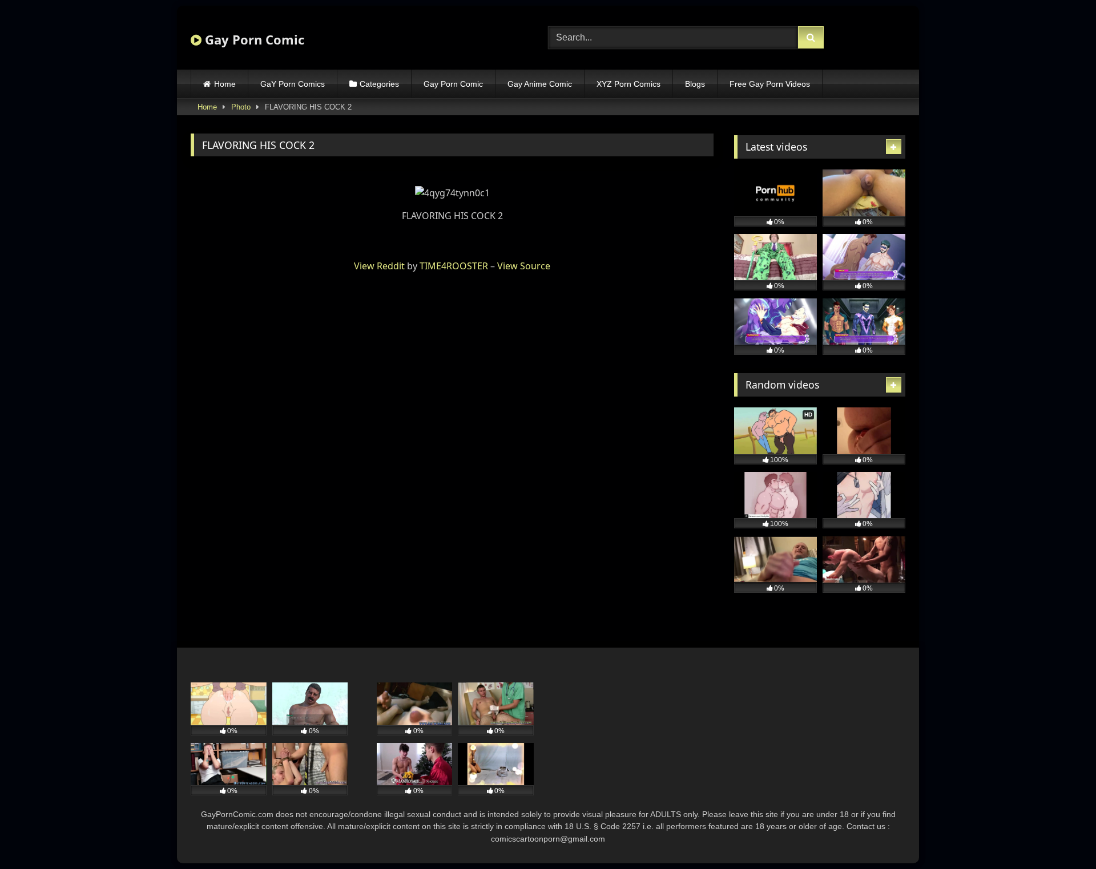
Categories (379, 83)
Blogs (695, 83)
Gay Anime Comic (539, 83)
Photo (241, 107)
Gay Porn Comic (253, 39)
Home (225, 83)
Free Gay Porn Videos (770, 83)
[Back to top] (1060, 835)
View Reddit (379, 266)
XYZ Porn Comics (628, 83)
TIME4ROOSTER (454, 266)
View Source (523, 266)
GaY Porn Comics (292, 83)
